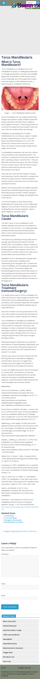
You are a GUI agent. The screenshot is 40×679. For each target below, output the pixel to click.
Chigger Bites (8, 652)
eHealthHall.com (12, 668)
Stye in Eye (7, 661)
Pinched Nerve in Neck (14, 522)
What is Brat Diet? (9, 621)
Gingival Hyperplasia (11, 531)
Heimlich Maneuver (10, 626)
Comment (5, 554)
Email (3, 595)
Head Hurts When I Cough (12, 630)
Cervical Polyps (11, 518)
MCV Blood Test (8, 657)
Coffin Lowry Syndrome (11, 635)
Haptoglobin (7, 639)
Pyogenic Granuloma (13, 520)
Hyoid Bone (9, 516)
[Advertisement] (20, 33)
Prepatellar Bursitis (10, 644)
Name (3, 584)
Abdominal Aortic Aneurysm (13, 648)
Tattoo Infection (30, 531)
